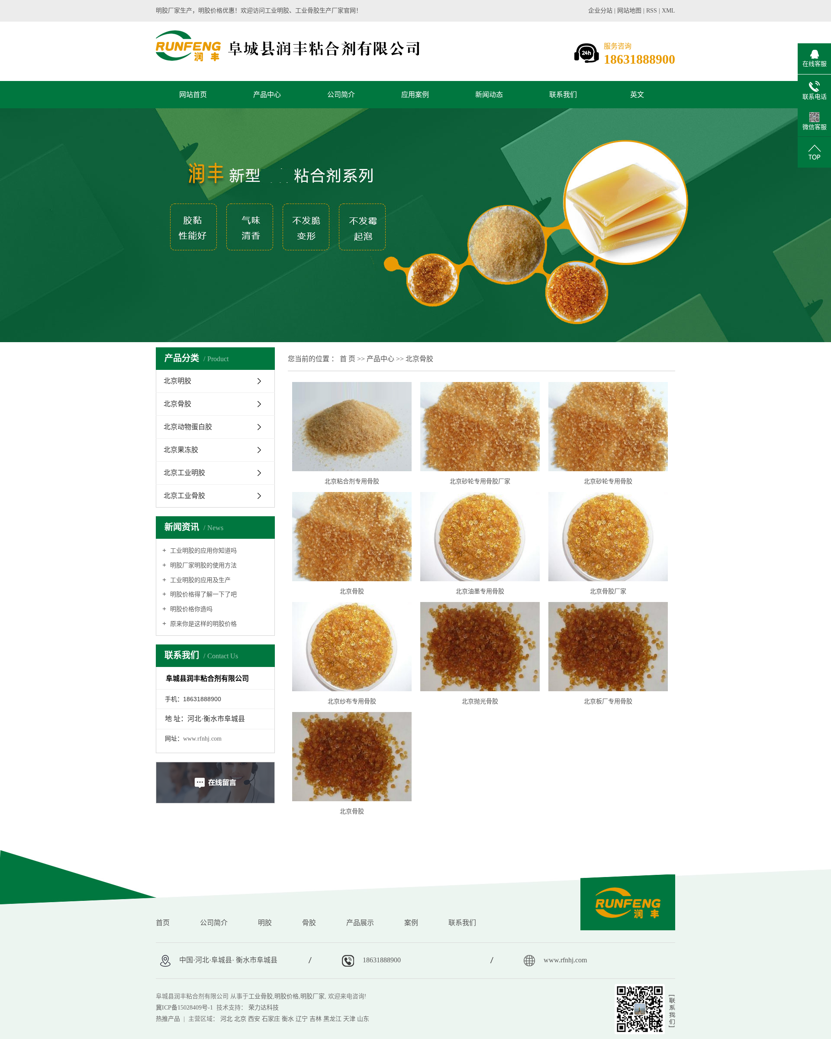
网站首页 (193, 94)
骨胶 (309, 922)
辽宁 (302, 1019)
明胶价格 (286, 996)
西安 (254, 1019)
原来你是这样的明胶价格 (202, 624)
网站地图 (630, 10)
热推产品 (168, 1019)
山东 (363, 1019)
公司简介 (341, 94)
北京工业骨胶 (184, 495)
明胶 (265, 922)
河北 (226, 1019)
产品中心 (267, 94)
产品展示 (360, 922)
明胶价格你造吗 (190, 609)
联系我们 (563, 94)
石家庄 (271, 1019)
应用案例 (415, 94)
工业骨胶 (260, 996)
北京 (240, 1019)
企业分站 (600, 10)
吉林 (315, 1019)
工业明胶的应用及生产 (199, 580)
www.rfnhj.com (202, 738)
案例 (411, 922)
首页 (163, 922)
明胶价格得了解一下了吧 (202, 594)
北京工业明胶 (184, 472)
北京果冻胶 (181, 449)
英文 (637, 94)
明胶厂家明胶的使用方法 (202, 565)
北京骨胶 (177, 404)
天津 (349, 1019)
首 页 (347, 359)
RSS (651, 10)
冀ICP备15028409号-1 (184, 1007)
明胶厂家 (312, 996)
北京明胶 (177, 381)
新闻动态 (489, 94)
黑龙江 (332, 1019)
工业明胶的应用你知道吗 (202, 550)
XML (668, 10)
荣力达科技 (263, 1007)
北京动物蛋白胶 (188, 426)
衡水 (288, 1019)
